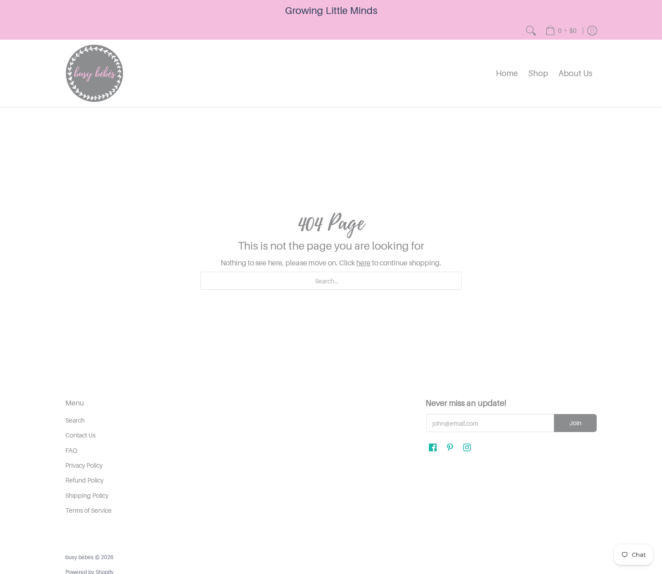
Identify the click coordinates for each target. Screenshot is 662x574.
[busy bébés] (94, 73)
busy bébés (79, 557)
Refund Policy (84, 480)
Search (75, 420)
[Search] (531, 31)
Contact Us (80, 435)
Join (575, 423)
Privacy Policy (84, 465)
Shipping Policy (87, 495)
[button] (432, 448)
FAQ (71, 450)
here (363, 262)
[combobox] (331, 281)
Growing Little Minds (331, 10)
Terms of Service (88, 510)
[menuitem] (561, 31)
